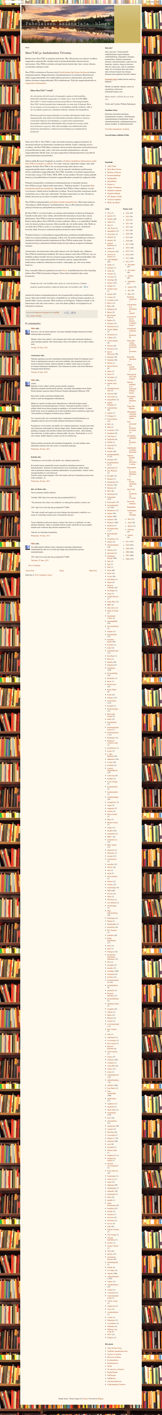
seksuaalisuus (112, 1121)
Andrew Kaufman (110, 244)
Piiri (108, 962)
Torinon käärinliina (111, 1238)
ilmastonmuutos (113, 545)
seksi (109, 1118)
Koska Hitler (111, 689)
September (131, 281)
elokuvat (110, 393)
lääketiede (110, 759)
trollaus (110, 1243)
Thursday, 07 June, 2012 (40, 560)
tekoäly (110, 1211)
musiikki (110, 864)
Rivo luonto (111, 1043)
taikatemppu (111, 1188)
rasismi (109, 1021)
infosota (110, 550)
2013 (128, 258)
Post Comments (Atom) (43, 575)
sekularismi (111, 1126)
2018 (128, 240)
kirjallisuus (111, 668)
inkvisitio (110, 553)
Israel (109, 573)
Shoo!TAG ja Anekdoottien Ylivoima (132, 493)
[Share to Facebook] (72, 312)
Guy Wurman (112, 470)
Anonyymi (111, 251)
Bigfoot (110, 320)
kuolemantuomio (112, 733)
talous (109, 1197)
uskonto (110, 1273)
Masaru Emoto (112, 822)
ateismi (109, 283)
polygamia (111, 974)
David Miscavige (111, 353)
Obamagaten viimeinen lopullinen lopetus (131, 415)
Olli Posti (110, 899)
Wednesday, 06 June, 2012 (40, 449)
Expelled (110, 433)
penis (109, 948)
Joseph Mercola (112, 596)
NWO (109, 890)
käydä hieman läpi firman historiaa (73, 72)
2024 (128, 220)
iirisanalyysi (111, 539)
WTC (109, 1334)
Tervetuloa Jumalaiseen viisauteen (117, 129)
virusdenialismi (112, 1312)
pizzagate (110, 965)
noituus (110, 884)
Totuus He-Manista (131, 407)
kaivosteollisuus (113, 626)
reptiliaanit (111, 1037)
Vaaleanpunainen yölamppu (131, 512)
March (130, 526)
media (109, 827)
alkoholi (110, 237)
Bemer (109, 312)
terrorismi (110, 1220)
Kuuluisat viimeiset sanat (112, 741)
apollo (109, 264)
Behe (109, 306)
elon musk (111, 396)
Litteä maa (111, 775)
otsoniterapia (111, 905)
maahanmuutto (112, 792)
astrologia (110, 280)
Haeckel (110, 479)
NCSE (109, 1366)
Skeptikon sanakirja (114, 190)
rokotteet (110, 1059)
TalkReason (111, 1378)
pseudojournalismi (112, 981)
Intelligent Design (111, 557)
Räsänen (110, 1018)
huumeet (110, 519)
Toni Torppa (111, 1234)
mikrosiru (110, 850)
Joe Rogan (111, 590)
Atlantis (110, 286)
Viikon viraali (112, 1301)
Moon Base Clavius (114, 169)
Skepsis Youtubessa (114, 187)
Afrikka (110, 219)
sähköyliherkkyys (113, 1081)
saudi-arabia (111, 1109)
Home (62, 570)
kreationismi (111, 701)
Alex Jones (111, 234)
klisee (109, 681)
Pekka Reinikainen (111, 939)
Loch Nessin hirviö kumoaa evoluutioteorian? (131, 320)
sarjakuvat (111, 1103)
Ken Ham (110, 656)
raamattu (110, 1009)
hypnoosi (110, 525)
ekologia (110, 380)
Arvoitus (110, 277)
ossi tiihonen (111, 902)
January (130, 535)
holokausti (111, 494)
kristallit (110, 706)
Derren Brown (112, 366)
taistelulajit (111, 1194)
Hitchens (110, 488)
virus (109, 1309)
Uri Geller (111, 1270)
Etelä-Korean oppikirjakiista (131, 482)
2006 (128, 559)
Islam (109, 570)
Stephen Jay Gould (111, 1159)
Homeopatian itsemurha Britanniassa (131, 471)
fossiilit (110, 451)
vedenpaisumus (112, 1284)
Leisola (110, 762)
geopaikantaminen (113, 463)
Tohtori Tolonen (113, 1229)
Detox (109, 371)
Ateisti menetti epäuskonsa (131, 367)
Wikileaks (110, 1326)
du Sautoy (110, 377)
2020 (128, 233)
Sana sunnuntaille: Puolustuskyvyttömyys (131, 426)
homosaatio (111, 502)
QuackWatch (111, 181)
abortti (109, 216)
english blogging (110, 403)
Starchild (110, 1147)
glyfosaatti (111, 468)
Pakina (109, 921)
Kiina (109, 659)
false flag (110, 436)
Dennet (109, 363)
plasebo (110, 968)
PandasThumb (112, 1372)
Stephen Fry (111, 1155)
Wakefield (110, 1320)
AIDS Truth (111, 166)
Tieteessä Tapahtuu (114, 199)
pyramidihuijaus (113, 998)
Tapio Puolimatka (111, 1204)
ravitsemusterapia (113, 1025)
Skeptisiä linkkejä (113, 193)
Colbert (110, 337)
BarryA (110, 303)
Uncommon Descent (111, 1258)
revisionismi (111, 1040)
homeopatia (111, 497)
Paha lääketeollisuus (112, 912)
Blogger (100, 1398)
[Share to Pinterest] (75, 312)
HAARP (110, 476)
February (131, 529)
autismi (110, 294)
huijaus (109, 513)
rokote (109, 1057)
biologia (110, 323)
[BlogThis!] (67, 312)
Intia (109, 561)
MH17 (109, 836)
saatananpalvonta (113, 1076)
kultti (109, 719)
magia (109, 805)
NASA (109, 867)
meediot (110, 830)
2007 (128, 555)
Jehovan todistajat (110, 586)
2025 (128, 216)
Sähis (33, 328)
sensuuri (110, 1129)
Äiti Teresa (111, 228)
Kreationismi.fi (112, 1363)
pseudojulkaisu (112, 985)
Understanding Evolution (116, 1384)
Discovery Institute (114, 1357)
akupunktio (111, 231)
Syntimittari (111, 1176)
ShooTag (38, 316)
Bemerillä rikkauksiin (131, 359)
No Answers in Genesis (115, 1369)
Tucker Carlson (112, 1246)
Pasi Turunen (112, 930)
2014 (128, 254)
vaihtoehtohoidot (113, 1277)
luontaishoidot (112, 786)
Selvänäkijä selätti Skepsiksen (131, 399)
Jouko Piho (111, 601)
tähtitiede (110, 1185)
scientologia (111, 1112)
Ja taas (109, 576)
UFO (109, 1251)
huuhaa (33, 316)
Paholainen (111, 918)
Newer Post (30, 570)
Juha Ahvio (111, 608)
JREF (109, 605)
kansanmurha (112, 634)
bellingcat (110, 309)
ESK (109, 427)
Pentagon (110, 951)
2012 (109, 213)
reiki (109, 1034)
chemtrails (111, 334)
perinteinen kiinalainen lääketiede (111, 956)
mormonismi (111, 859)
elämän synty (112, 383)
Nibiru (109, 881)
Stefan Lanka (112, 1150)
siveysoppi (111, 1135)
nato (108, 870)
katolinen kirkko (110, 640)
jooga (109, 593)
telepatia (110, 1214)
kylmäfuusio (111, 748)
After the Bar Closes (114, 1348)
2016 (128, 247)
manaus (110, 811)
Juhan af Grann (112, 610)
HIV (108, 491)
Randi (109, 1015)
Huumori (110, 522)
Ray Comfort (112, 1029)
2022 (128, 227)
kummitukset (112, 722)
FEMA (109, 442)
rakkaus (110, 1012)
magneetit (110, 808)
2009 (128, 548)
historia (110, 485)
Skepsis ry (111, 184)
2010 (128, 545)
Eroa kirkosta (112, 419)
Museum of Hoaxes (114, 172)
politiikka (110, 971)
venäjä (109, 1290)
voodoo (110, 1317)
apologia (110, 268)
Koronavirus (111, 684)
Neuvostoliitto (112, 876)
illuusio (110, 542)
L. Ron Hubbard (110, 755)
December (131, 264)
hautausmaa (111, 482)
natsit (109, 873)
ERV (109, 424)
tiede (109, 1226)
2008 (128, 552)
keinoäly (110, 645)
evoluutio (110, 430)
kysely (109, 751)
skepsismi (110, 1141)
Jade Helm (111, 579)
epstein (109, 413)
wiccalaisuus (111, 1323)
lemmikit (110, 765)
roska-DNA (111, 1066)
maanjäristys (111, 802)
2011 (128, 541)
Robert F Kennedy (110, 1047)
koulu (109, 694)
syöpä (109, 1182)
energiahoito (111, 399)
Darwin (110, 345)
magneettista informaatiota (35, 83)
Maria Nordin (112, 814)
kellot (109, 648)
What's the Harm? (113, 202)
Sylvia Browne (112, 1171)
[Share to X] (70, 312)
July (129, 290)
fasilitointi (111, 439)
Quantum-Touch (113, 1003)
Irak (108, 564)
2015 (128, 251)
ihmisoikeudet (112, 533)
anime (109, 248)
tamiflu (109, 1200)
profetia (110, 977)
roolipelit (110, 1063)
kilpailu (110, 662)
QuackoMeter (112, 178)
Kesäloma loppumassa (132, 299)
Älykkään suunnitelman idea (117, 1351)
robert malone (112, 1051)
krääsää (110, 697)
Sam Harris (111, 1088)
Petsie (64, 270)
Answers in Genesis (111, 255)
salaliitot (110, 1085)
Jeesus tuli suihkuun (131, 502)
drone (109, 374)
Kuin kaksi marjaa (111, 715)
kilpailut (110, 665)
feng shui (110, 445)
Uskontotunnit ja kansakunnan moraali (132, 308)
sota (108, 1144)
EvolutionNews (112, 1360)
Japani (109, 582)
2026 (128, 213)
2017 (128, 244)
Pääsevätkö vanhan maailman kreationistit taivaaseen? (132, 347)
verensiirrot (111, 1292)
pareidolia (110, 927)
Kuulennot (111, 737)
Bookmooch (111, 326)
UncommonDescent (114, 1381)
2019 (128, 237)
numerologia (111, 887)
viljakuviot (111, 1306)
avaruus (110, 297)
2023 (128, 223)
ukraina (110, 1254)
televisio (110, 1217)
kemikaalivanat (112, 650)
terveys (109, 1223)
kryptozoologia (112, 709)
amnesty (110, 240)
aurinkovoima (112, 289)
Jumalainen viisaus (111, 617)
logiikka (110, 778)
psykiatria (110, 990)
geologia (110, 459)
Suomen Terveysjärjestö (112, 1164)
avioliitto (110, 300)
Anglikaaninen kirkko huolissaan (131, 450)
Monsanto (110, 853)
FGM (109, 448)
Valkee (109, 1281)
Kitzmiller (111, 678)
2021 (128, 230)
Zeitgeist (110, 1337)
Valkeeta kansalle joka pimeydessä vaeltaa (131, 459)
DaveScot (110, 349)
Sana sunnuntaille (111, 1092)
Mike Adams (111, 845)
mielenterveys (112, 839)
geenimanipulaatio (113, 455)
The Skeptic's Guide (114, 196)
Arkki (109, 271)
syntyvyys (110, 1179)
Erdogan (110, 416)
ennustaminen (112, 408)
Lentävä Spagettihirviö (112, 769)
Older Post (93, 570)
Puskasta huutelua (110, 994)
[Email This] (65, 312)
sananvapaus (111, 1098)
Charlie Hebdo (112, 329)
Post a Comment (34, 565)
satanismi (110, 1106)
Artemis (110, 273)
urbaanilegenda (112, 1262)
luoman (85, 1398)
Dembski (110, 360)
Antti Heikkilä (112, 259)
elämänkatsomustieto (113, 389)
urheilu (109, 1267)
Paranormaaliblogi (113, 175)
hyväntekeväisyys (112, 529)
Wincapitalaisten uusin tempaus (131, 376)
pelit (108, 945)
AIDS (109, 222)
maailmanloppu (112, 797)
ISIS (109, 567)
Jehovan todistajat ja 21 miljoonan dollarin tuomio (131, 387)
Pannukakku (111, 924)
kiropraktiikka (112, 673)
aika (108, 225)
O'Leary (110, 893)
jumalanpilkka (112, 621)
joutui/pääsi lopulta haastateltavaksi (63, 202)
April (130, 522)
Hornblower (111, 510)
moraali (110, 856)
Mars (109, 819)
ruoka (109, 1072)
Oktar (109, 896)
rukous (109, 1069)
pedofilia (110, 935)
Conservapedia (112, 340)
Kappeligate (131, 507)
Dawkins (110, 357)
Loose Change (112, 781)
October (130, 276)
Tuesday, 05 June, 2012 (39, 347)
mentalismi (111, 833)
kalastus (110, 631)
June (129, 294)
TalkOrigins (111, 1375)
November (131, 270)
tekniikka (110, 1208)
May (129, 519)
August (130, 287)
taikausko (110, 1191)
